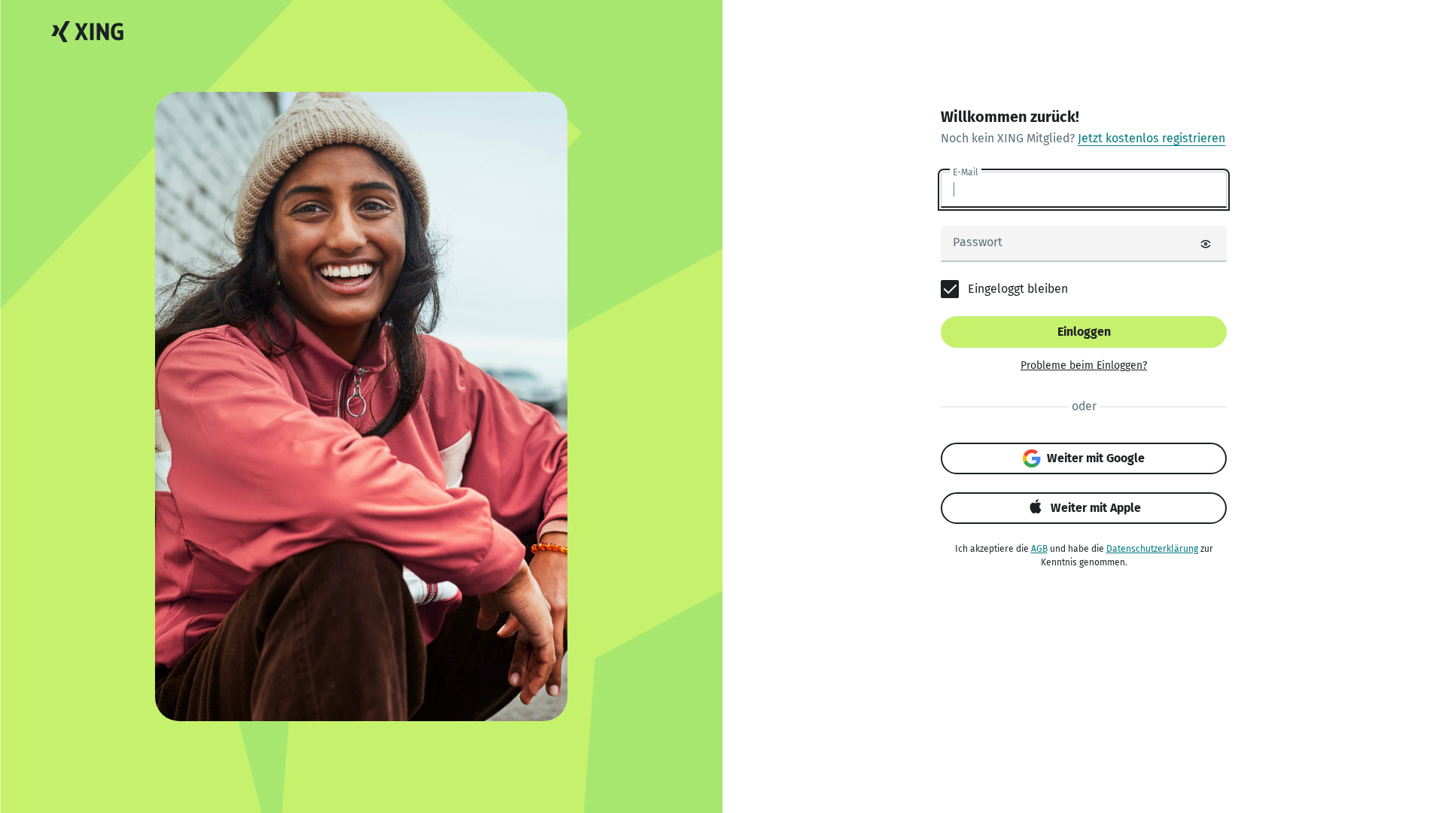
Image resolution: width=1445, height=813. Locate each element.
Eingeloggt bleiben (1018, 289)
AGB (1039, 549)
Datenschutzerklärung (1152, 549)
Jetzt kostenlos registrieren (1151, 138)
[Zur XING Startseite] (87, 32)
